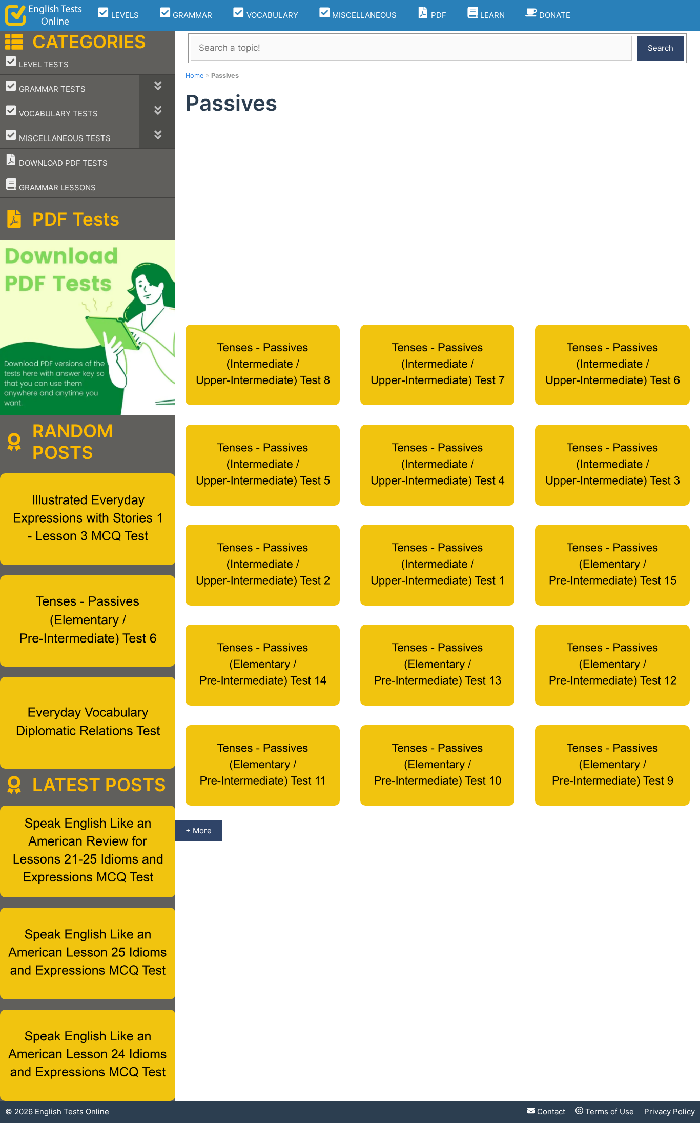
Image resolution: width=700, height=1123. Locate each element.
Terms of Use (608, 1111)
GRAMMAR (191, 15)
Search (660, 48)
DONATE (553, 15)
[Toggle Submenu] (157, 87)
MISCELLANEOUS (363, 15)
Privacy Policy (669, 1111)
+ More (199, 830)
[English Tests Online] (43, 15)
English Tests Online (72, 1111)
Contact (550, 1111)
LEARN (491, 15)
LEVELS (124, 15)
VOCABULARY (271, 15)
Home (194, 75)
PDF (437, 15)
